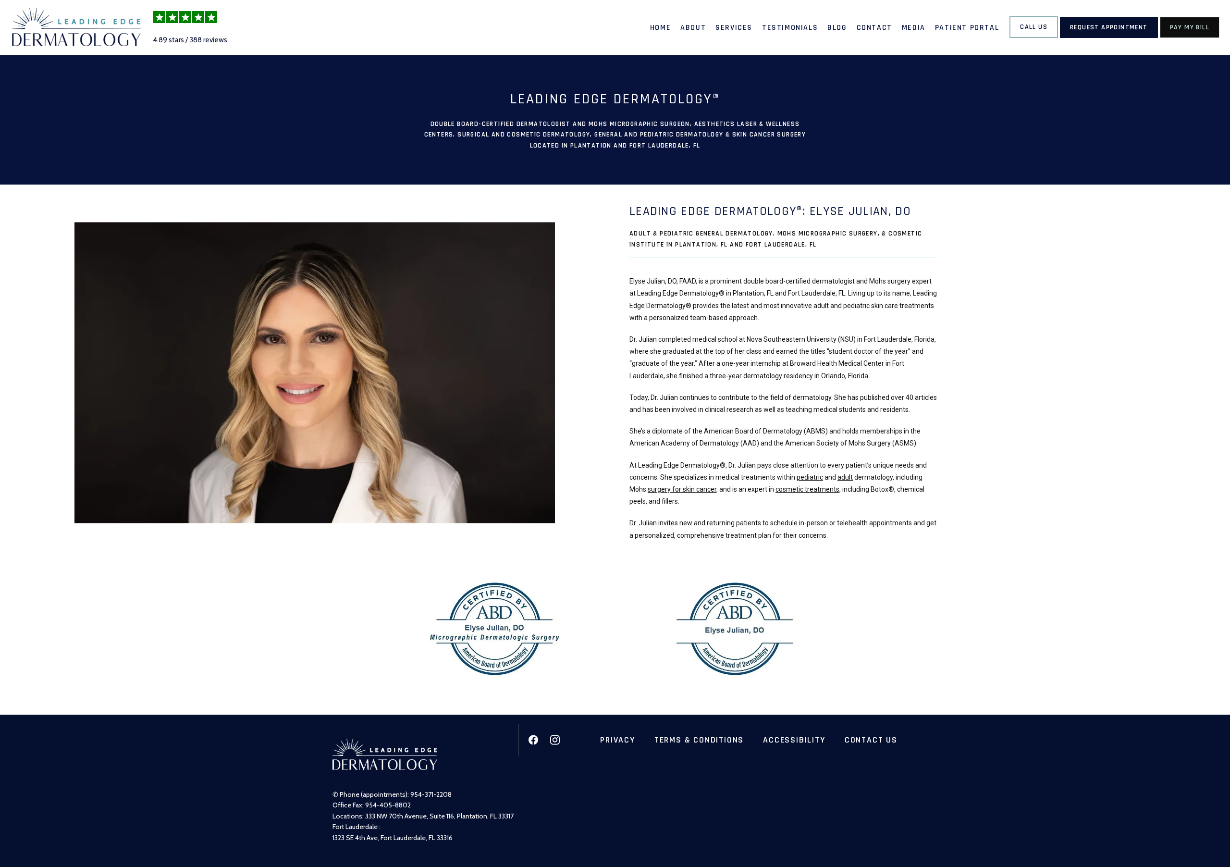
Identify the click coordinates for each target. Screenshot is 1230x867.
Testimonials (790, 28)
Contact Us (871, 739)
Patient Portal (967, 28)
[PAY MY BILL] (1189, 37)
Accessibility (794, 739)
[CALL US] (1034, 37)
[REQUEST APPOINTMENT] (1109, 37)
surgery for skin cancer (682, 489)
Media (913, 28)
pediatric (810, 477)
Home (660, 28)
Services (733, 28)
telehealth (852, 523)
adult (845, 477)
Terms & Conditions (699, 739)
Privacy (617, 739)
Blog (837, 28)
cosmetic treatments (807, 489)
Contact (874, 28)
